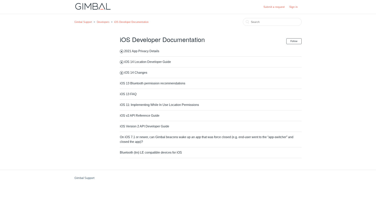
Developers (103, 22)
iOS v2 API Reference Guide (139, 115)
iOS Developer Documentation (131, 22)
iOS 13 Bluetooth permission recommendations (152, 83)
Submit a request (274, 6)
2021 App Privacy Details (141, 51)
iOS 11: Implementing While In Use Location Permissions (159, 104)
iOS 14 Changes (135, 72)
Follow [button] (293, 41)
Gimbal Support (83, 22)
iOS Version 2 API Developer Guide (144, 126)
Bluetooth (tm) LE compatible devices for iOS (151, 152)
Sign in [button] (293, 6)
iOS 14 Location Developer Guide (147, 61)
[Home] (92, 9)
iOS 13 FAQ (128, 94)
